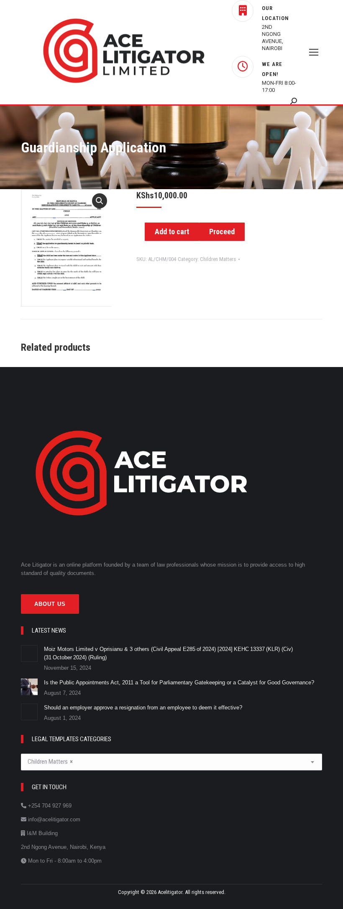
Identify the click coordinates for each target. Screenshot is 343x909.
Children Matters (218, 259)
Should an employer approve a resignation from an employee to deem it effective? (144, 707)
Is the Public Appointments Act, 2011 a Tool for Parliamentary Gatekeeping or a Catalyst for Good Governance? (180, 682)
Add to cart (172, 231)
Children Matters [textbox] (50, 761)
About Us (50, 604)
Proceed (222, 231)
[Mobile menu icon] (313, 52)
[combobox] (171, 762)
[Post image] (29, 653)
